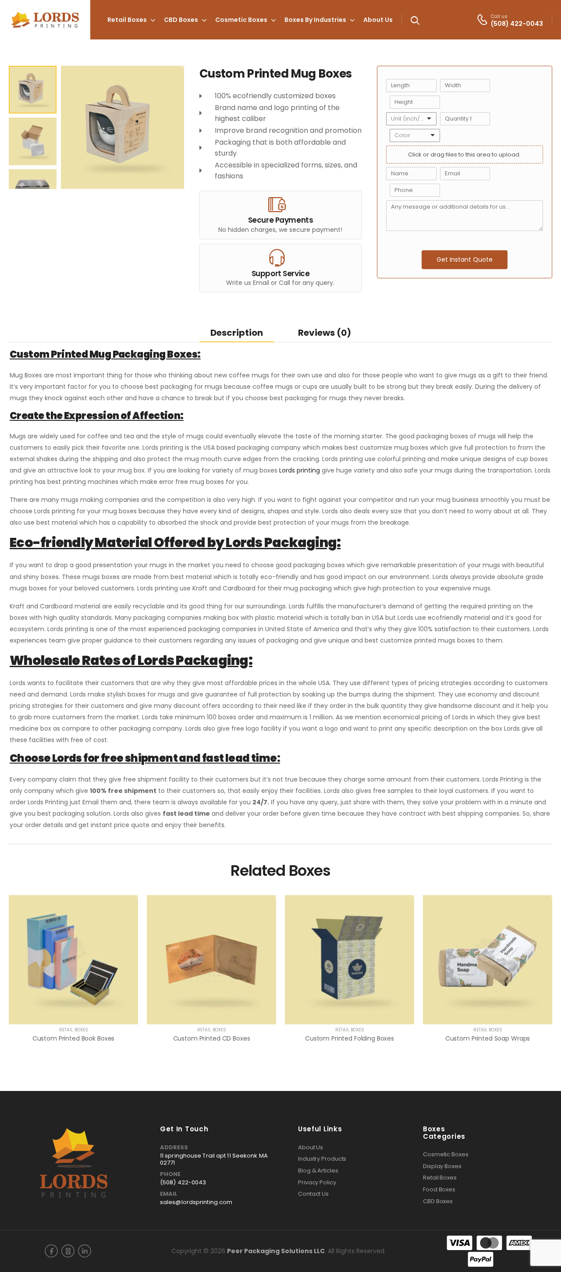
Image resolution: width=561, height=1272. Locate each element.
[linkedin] (84, 1251)
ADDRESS (174, 1147)
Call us (499, 16)
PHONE (170, 1174)
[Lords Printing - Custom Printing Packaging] (45, 20)
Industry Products (322, 1158)
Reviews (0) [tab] (324, 333)
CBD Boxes (181, 19)
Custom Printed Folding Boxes (349, 1038)
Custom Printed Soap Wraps (487, 1038)
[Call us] (482, 19)
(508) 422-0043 (183, 1182)
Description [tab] (236, 333)
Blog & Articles (318, 1170)
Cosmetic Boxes (241, 19)
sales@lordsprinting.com (196, 1202)
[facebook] (51, 1251)
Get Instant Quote (465, 259)
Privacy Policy (317, 1182)
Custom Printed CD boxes (211, 1038)
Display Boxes (442, 1166)
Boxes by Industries (315, 19)
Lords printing (299, 470)
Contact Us (313, 1193)
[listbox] (411, 118)
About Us (378, 19)
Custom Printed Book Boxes (73, 1038)
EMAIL (169, 1193)
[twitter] (68, 1251)
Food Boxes (439, 1189)
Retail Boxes (127, 19)
